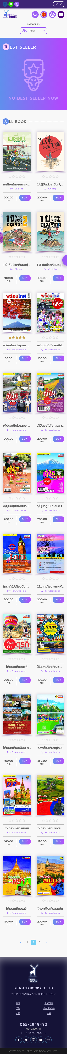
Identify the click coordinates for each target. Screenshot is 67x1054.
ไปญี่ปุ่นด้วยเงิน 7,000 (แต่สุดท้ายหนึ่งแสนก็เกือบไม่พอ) (50, 184)
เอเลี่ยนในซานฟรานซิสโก (17, 184)
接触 (49, 1013)
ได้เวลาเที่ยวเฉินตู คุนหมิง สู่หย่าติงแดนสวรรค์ (17, 747)
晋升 (18, 1003)
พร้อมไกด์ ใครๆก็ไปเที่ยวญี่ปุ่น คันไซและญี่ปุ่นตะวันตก (50, 345)
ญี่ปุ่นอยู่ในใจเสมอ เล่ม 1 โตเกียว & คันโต (50, 506)
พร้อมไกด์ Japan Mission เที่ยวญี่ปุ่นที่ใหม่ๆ (17, 345)
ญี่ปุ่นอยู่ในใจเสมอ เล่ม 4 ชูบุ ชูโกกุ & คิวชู (17, 425)
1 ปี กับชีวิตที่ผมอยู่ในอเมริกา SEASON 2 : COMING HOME (17, 264)
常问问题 (48, 1003)
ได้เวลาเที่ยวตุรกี (16, 666)
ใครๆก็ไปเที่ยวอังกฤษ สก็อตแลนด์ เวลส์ (17, 586)
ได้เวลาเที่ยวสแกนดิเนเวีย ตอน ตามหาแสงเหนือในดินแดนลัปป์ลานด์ (50, 586)
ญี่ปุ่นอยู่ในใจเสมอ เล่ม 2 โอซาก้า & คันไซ (17, 506)
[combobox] (33, 30)
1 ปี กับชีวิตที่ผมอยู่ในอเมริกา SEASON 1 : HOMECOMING (50, 264)
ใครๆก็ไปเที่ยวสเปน (50, 908)
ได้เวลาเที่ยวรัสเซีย (17, 828)
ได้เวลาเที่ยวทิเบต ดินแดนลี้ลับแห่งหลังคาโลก (50, 666)
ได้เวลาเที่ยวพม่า (16, 908)
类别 (18, 1008)
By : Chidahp (16, 188)
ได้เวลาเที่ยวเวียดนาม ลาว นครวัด (50, 828)
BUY (25, 197)
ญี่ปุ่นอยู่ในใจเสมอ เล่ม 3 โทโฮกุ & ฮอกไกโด (50, 425)
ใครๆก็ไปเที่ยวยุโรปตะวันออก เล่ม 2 (50, 747)
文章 (18, 1013)
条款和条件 (49, 1008)
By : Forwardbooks (16, 349)
